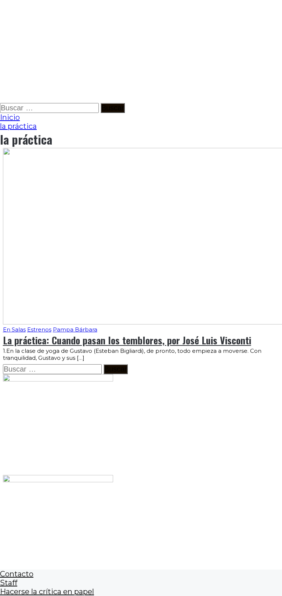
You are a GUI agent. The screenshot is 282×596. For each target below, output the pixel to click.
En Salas (14, 329)
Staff (8, 582)
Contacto (16, 574)
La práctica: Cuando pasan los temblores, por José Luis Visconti (127, 340)
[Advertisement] (141, 51)
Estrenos (39, 329)
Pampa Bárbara (75, 329)
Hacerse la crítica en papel (47, 591)
